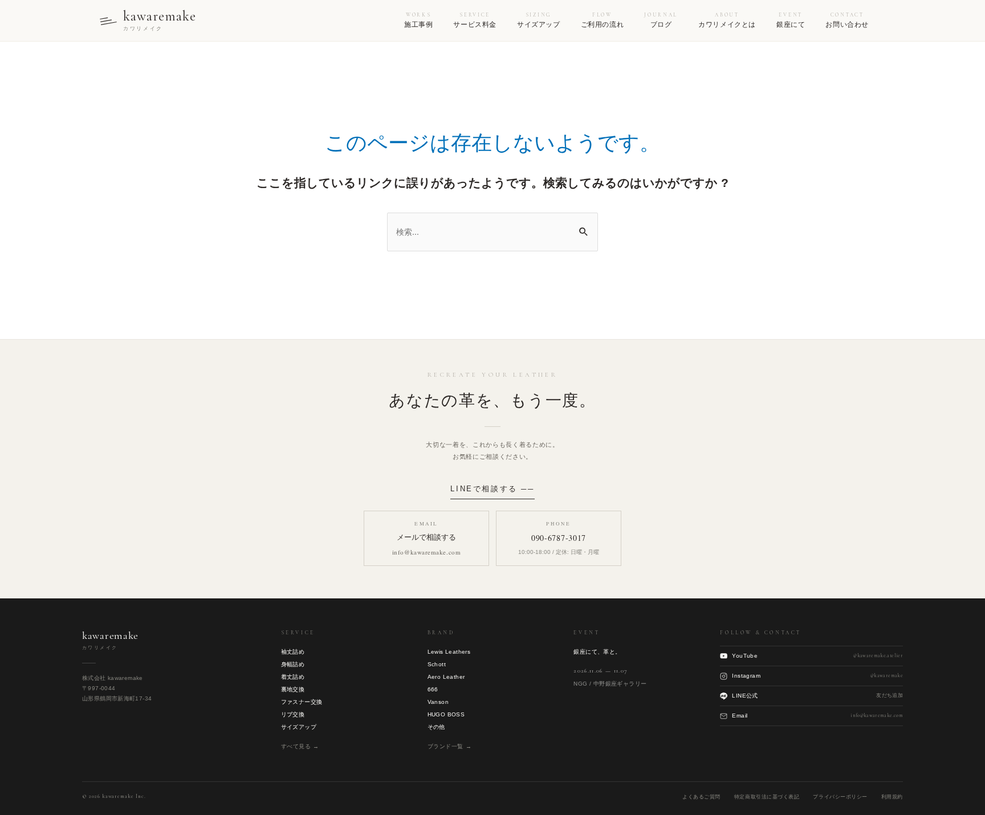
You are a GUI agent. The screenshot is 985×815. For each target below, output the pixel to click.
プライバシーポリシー (840, 797)
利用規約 (892, 797)
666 (433, 689)
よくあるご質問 (701, 797)
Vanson (438, 702)
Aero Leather (446, 677)
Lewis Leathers (449, 652)
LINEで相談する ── (492, 488)
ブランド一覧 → (450, 746)
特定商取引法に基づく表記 (766, 797)
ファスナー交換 (302, 702)
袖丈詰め (293, 652)
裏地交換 (293, 689)
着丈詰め (293, 677)
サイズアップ (298, 727)
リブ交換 (293, 714)
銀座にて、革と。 (597, 652)
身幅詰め (293, 664)
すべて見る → (300, 746)
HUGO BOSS (446, 714)
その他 (436, 727)
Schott (437, 664)
